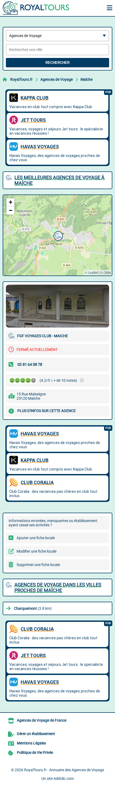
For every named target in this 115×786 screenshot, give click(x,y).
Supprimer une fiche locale (38, 565)
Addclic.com (63, 778)
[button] (57, 235)
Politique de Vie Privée (35, 752)
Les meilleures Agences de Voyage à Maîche (59, 180)
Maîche (86, 79)
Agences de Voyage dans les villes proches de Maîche (57, 587)
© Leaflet (91, 272)
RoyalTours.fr (21, 79)
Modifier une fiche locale (36, 551)
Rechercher (57, 63)
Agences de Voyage (56, 79)
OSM (107, 272)
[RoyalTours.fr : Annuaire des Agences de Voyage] (36, 8)
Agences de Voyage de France (41, 720)
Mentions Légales (31, 743)
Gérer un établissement (36, 734)
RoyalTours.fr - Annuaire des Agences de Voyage (64, 770)
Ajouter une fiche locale (36, 538)
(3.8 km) (33, 608)
